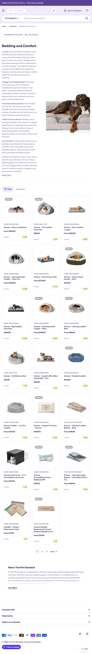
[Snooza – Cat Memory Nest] (16, 357)
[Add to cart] (55, 219)
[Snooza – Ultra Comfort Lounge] (76, 209)
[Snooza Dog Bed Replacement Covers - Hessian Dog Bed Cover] (46, 508)
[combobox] (46, 18)
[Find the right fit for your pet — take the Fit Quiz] (54, 10)
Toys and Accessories (73, 422)
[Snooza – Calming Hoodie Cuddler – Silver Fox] (16, 258)
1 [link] (37, 551)
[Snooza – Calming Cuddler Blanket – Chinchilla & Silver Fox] (76, 457)
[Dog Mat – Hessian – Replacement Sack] (16, 508)
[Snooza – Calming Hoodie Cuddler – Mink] (46, 308)
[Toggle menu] (3, 10)
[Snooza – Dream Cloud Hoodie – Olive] (76, 258)
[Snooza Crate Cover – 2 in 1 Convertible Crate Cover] (16, 457)
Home (4, 26)
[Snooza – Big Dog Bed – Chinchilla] (16, 308)
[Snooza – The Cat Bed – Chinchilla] (46, 209)
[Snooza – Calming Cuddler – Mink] (76, 308)
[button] (6, 175)
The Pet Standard (15, 642)
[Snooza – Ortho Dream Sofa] (46, 258)
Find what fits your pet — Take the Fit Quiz (21, 35)
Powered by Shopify (32, 642)
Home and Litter (40, 224)
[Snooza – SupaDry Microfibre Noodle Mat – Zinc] (46, 357)
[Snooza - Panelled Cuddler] (76, 357)
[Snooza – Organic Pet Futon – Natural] (46, 407)
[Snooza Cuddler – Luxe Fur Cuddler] (16, 407)
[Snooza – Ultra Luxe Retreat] (16, 209)
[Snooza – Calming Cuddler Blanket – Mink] (76, 407)
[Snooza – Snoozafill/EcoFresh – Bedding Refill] (46, 457)
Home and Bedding (11, 224)
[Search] (86, 18)
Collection (13, 26)
